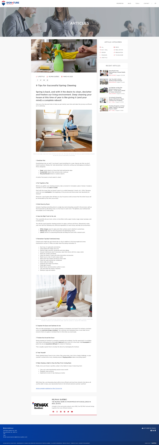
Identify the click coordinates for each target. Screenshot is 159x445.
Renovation (119, 52)
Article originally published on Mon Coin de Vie (49, 388)
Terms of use (74, 443)
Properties (120, 3)
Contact (146, 3)
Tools (137, 3)
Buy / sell (104, 49)
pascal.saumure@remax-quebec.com (17, 437)
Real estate (119, 49)
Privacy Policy (66, 443)
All (102, 47)
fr (155, 3)
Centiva (153, 443)
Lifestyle (41, 76)
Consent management (84, 443)
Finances (104, 55)
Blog (129, 3)
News (117, 47)
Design (103, 52)
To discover (119, 55)
